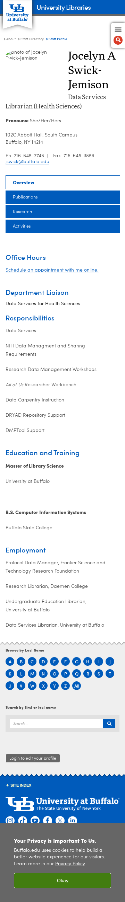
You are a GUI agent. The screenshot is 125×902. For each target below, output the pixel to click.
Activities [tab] (22, 226)
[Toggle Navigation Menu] (118, 35)
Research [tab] (22, 212)
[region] (62, 862)
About (11, 39)
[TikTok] (22, 820)
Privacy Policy (70, 864)
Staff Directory (32, 39)
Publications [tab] (25, 197)
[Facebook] (47, 820)
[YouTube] (35, 820)
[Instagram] (10, 820)
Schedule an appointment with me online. (52, 270)
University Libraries (63, 6)
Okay (62, 880)
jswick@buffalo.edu (27, 161)
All (76, 686)
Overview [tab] (23, 182)
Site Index (20, 785)
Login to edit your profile (32, 759)
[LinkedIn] (72, 820)
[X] (60, 820)
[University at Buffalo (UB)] (17, 10)
